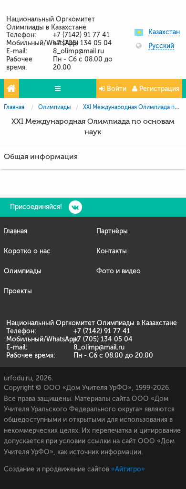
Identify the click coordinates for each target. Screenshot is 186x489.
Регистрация (158, 88)
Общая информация (41, 156)
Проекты (18, 291)
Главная (14, 107)
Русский (161, 46)
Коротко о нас (27, 251)
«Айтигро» (128, 469)
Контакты (111, 251)
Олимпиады (54, 107)
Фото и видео (118, 271)
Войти (115, 88)
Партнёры (112, 231)
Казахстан (164, 32)
